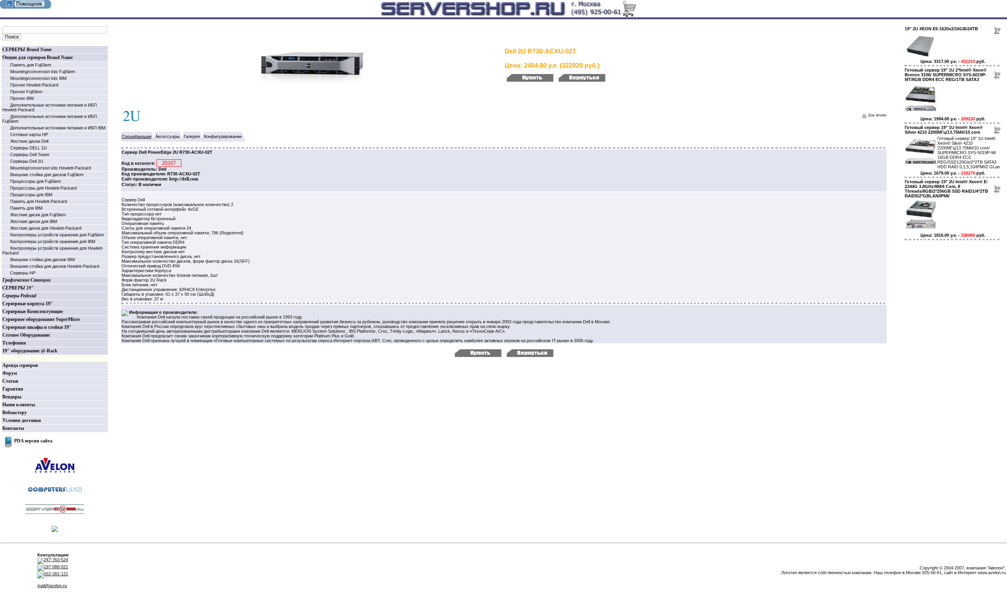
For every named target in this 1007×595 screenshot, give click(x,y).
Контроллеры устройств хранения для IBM (52, 241)
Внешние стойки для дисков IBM (42, 259)
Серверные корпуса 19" (27, 303)
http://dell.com (183, 179)
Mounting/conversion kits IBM (38, 78)
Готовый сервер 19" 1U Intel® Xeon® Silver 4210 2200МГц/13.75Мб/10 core (944, 129)
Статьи (10, 381)
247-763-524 (56, 559)
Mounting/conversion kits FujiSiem (42, 71)
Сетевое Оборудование (26, 335)
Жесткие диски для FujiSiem (38, 214)
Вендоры (11, 397)
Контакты (13, 428)
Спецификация (136, 136)
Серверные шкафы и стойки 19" (37, 327)
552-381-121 (56, 573)
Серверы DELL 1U (28, 148)
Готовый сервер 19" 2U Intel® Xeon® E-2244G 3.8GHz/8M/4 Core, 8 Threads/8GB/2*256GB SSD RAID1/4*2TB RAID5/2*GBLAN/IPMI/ (946, 188)
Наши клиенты (18, 404)
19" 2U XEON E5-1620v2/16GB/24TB (941, 28)
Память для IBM (26, 208)
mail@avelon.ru (52, 585)
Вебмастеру (14, 412)
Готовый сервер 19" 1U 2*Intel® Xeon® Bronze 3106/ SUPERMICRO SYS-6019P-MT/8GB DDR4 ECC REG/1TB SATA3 (946, 75)
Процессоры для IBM (31, 194)
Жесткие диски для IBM (33, 221)
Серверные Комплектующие (32, 311)
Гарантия (12, 389)
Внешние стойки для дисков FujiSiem (46, 174)
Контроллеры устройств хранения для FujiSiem (57, 234)
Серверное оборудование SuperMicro (41, 319)
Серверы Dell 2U (26, 161)
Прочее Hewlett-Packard (34, 85)
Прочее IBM (22, 98)
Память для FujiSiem (30, 65)
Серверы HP (22, 273)
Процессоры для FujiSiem (35, 181)
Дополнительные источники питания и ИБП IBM (57, 127)
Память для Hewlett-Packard (38, 201)
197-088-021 (56, 566)
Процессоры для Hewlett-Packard (43, 188)
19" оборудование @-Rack (29, 351)
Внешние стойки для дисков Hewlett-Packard (54, 266)
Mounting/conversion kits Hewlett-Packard (50, 168)
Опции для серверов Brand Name (37, 57)
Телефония (14, 343)
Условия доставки (21, 420)
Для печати (876, 115)
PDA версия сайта (33, 441)
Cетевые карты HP (29, 134)
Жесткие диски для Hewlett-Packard (45, 228)
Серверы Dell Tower (30, 154)
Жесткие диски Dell (29, 141)
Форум (9, 373)
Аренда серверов (20, 365)
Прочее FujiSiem (26, 91)
